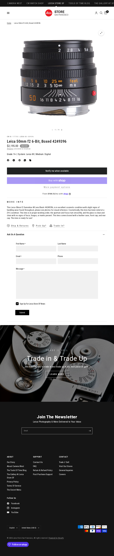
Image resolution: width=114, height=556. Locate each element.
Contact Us (38, 462)
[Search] (101, 13)
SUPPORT (37, 457)
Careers (62, 474)
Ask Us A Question (15, 234)
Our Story (11, 462)
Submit (22, 312)
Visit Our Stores (65, 466)
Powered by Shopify (56, 538)
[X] (14, 160)
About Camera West (15, 466)
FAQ (35, 466)
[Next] (61, 130)
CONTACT (63, 457)
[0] (105, 13)
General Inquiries (66, 470)
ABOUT (10, 457)
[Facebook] (8, 160)
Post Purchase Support (43, 474)
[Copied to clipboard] (30, 160)
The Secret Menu (14, 490)
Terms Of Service (14, 486)
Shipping (10, 149)
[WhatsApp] (25, 160)
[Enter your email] (89, 431)
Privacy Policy (13, 481)
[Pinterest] (20, 160)
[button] (57, 374)
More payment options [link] (57, 187)
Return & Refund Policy (42, 470)
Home (9, 23)
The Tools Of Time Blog (16, 470)
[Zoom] (101, 33)
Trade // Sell (64, 462)
